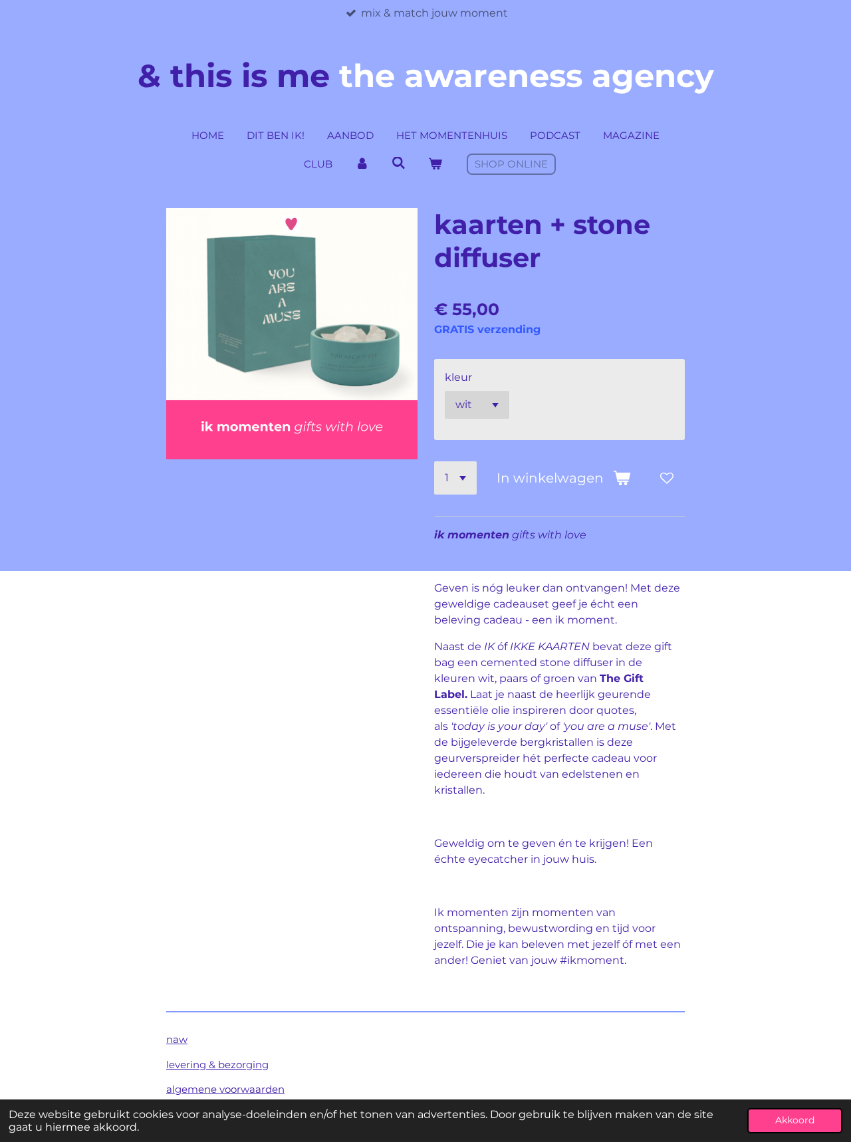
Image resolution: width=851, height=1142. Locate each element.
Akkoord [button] (794, 1120)
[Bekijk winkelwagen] (435, 164)
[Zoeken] (399, 163)
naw (176, 1039)
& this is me (426, 76)
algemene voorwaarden (225, 1089)
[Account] (362, 164)
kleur (458, 377)
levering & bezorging (217, 1064)
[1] (455, 478)
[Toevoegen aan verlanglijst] (666, 478)
